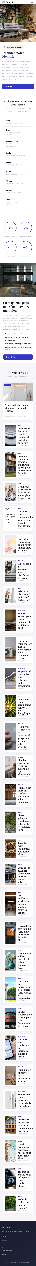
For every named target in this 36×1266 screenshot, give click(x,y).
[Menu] (32, 1)
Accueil (4, 1240)
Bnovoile (8, 1)
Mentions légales (7, 1250)
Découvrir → (9, 86)
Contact (4, 1254)
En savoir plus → (11, 357)
